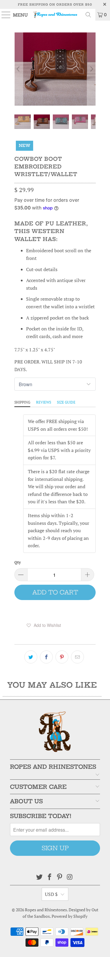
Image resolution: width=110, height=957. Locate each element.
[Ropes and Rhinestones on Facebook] (49, 877)
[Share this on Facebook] (46, 656)
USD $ (51, 894)
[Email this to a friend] (77, 656)
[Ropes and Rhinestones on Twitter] (39, 877)
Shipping (22, 402)
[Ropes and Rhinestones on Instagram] (70, 877)
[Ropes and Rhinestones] (55, 15)
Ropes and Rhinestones (46, 909)
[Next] (91, 69)
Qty (17, 562)
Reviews (43, 402)
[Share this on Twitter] (30, 656)
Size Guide (66, 402)
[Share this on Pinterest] (61, 656)
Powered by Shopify (69, 916)
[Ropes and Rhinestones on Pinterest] (59, 877)
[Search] (88, 15)
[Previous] (18, 69)
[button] (43, 625)
